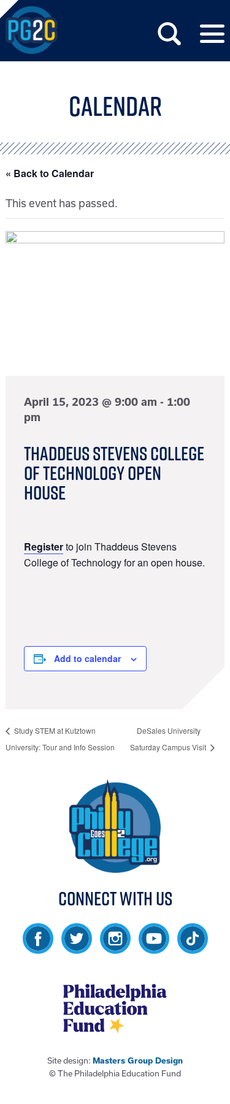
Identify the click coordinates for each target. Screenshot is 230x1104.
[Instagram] (115, 948)
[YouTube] (154, 948)
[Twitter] (76, 948)
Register (43, 546)
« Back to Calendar (50, 173)
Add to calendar (87, 658)
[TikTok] (192, 948)
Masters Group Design (138, 1060)
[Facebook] (38, 948)
